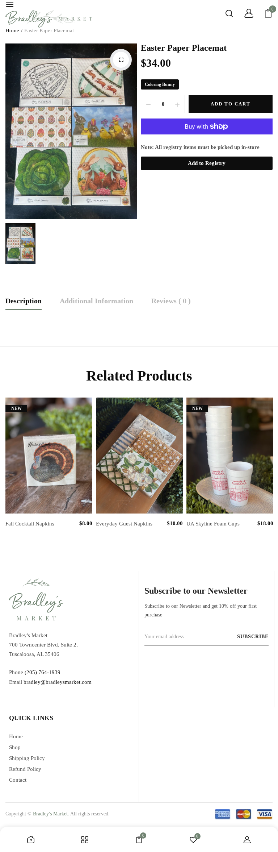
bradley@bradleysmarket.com (58, 682)
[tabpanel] (49, 474)
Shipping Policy (27, 758)
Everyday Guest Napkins (124, 524)
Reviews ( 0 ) (171, 301)
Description (23, 301)
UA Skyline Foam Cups (213, 524)
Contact (17, 780)
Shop (15, 747)
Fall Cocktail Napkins (29, 524)
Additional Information (96, 301)
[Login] (243, 14)
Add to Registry (207, 163)
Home (12, 30)
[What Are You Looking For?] (223, 14)
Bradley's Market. (51, 813)
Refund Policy (25, 769)
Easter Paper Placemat (184, 48)
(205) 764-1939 (42, 672)
